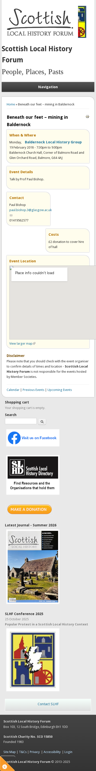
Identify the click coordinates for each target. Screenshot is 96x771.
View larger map (22, 343)
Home (11, 104)
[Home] (41, 38)
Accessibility (52, 752)
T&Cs (23, 752)
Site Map (9, 752)
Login (68, 752)
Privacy (35, 752)
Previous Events (33, 390)
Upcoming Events (60, 390)
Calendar (13, 390)
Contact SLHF (48, 704)
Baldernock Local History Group (53, 142)
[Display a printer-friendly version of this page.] (87, 116)
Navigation (48, 87)
